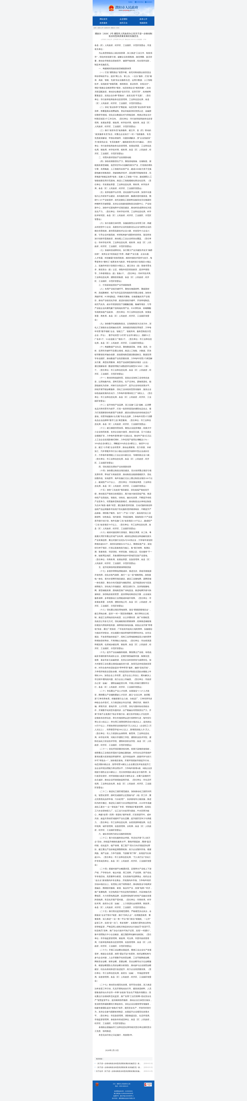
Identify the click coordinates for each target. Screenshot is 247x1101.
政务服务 (103, 23)
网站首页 (103, 19)
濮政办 (113, 28)
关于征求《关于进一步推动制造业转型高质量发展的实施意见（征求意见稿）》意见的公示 (130, 1071)
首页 (95, 28)
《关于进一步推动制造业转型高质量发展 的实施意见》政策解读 (120, 1067)
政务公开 (143, 19)
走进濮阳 (123, 19)
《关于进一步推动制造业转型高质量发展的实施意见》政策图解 (120, 1063)
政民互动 (123, 23)
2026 (117, 28)
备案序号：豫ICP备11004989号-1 (123, 1096)
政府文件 (107, 28)
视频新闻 (143, 23)
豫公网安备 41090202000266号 (123, 1093)
